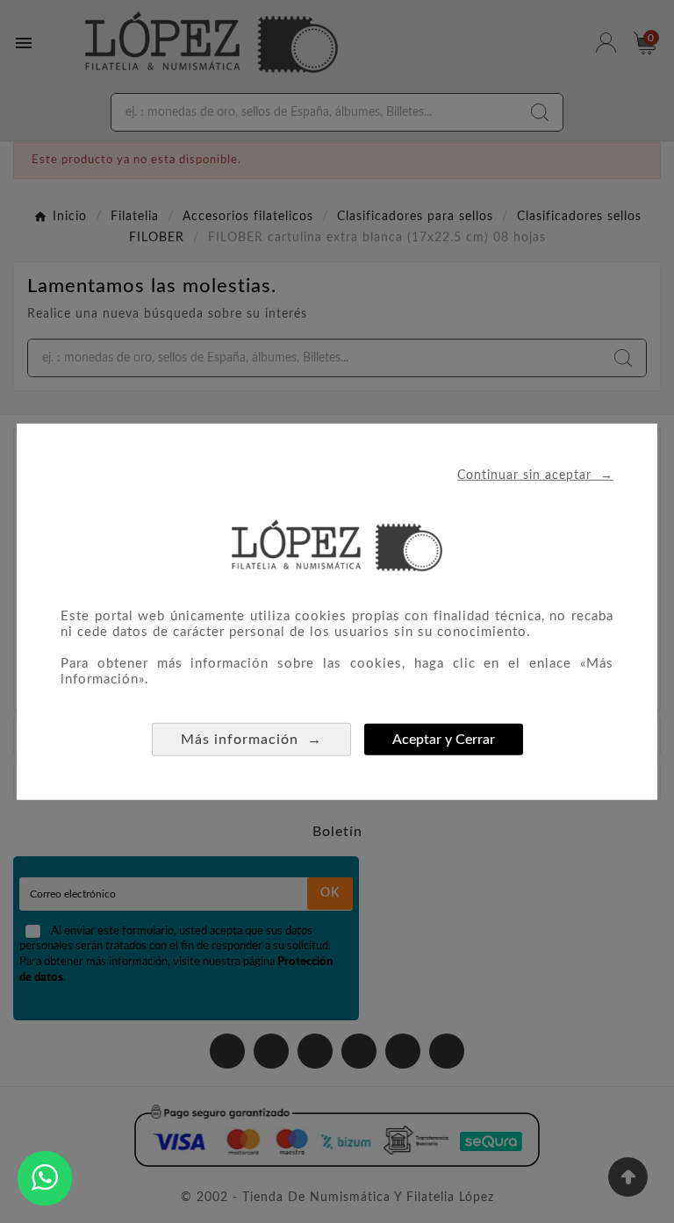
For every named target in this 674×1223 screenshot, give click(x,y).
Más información (251, 738)
